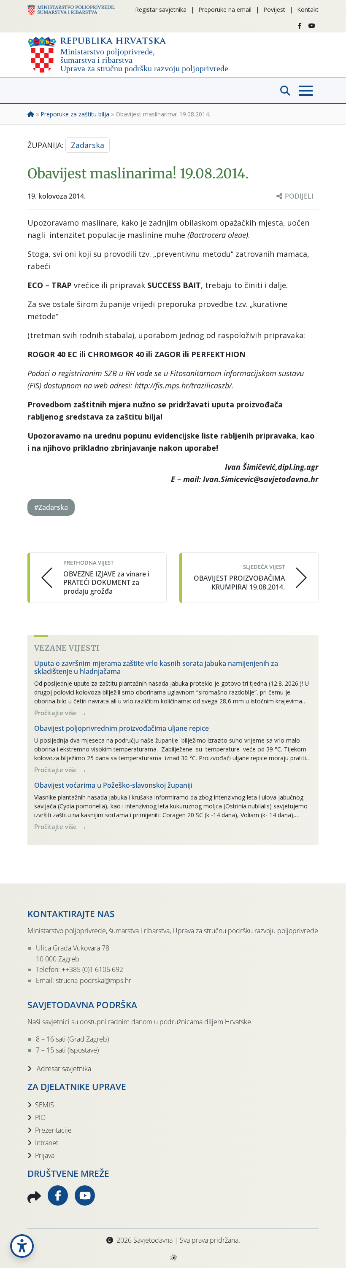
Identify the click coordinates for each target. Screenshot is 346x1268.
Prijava (44, 1155)
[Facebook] (300, 25)
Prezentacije (53, 1130)
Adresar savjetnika (63, 1068)
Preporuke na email (224, 9)
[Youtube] (312, 25)
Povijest (274, 9)
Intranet (46, 1142)
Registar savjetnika (161, 9)
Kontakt (308, 9)
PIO (40, 1117)
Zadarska (87, 145)
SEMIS (44, 1104)
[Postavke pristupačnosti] (22, 1246)
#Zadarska (51, 507)
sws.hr (173, 1257)
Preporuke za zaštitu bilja (75, 114)
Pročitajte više (56, 712)
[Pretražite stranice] (285, 90)
